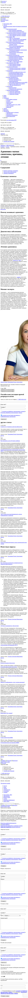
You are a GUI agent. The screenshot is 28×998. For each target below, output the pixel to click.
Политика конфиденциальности (8, 823)
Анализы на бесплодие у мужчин (17, 69)
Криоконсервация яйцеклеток (16, 56)
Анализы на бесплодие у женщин (17, 68)
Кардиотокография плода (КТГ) (17, 83)
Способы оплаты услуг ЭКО (13, 104)
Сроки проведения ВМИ (7, 737)
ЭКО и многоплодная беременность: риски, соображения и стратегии (11, 515)
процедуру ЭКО (17, 260)
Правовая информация (11, 115)
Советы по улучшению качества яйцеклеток (11, 426)
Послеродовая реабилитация (16, 74)
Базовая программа (14, 78)
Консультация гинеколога (15, 30)
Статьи (5, 798)
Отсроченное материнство (12, 55)
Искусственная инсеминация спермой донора (16, 44)
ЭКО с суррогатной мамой (15, 61)
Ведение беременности (12, 77)
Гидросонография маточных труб (17, 72)
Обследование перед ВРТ (12, 63)
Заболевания (9, 113)
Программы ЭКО (7, 23)
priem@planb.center (5, 762)
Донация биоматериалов (12, 90)
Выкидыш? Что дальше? (6, 713)
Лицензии (8, 103)
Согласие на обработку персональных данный (13, 411)
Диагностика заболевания (9, 172)
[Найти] (19, 144)
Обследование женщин (15, 64)
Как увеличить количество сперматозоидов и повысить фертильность (12, 563)
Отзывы (8, 100)
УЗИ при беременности (15, 85)
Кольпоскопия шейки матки (16, 73)
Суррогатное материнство (12, 60)
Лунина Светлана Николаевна (15, 619)
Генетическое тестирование (13, 48)
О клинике (6, 98)
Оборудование (9, 106)
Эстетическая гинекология (15, 76)
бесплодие (3, 209)
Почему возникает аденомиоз (10, 170)
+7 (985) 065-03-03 (5, 16)
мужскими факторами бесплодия (9, 666)
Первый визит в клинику (12, 112)
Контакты (5, 109)
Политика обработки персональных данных (11, 412)
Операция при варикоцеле (15, 89)
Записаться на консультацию (7, 389)
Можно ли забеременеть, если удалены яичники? (13, 682)
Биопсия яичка (12, 87)
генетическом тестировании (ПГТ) (9, 645)
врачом (19, 277)
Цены (4, 95)
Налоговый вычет (10, 116)
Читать (2, 435)
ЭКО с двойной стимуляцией (16, 40)
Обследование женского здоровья (17, 35)
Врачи (4, 96)
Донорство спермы (14, 94)
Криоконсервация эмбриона (16, 59)
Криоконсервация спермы (15, 57)
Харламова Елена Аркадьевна (11, 382)
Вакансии (8, 107)
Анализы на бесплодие (12, 66)
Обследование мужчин (14, 65)
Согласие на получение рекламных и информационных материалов (10, 416)
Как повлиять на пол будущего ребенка (10, 440)
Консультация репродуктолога (16, 31)
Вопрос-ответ (9, 102)
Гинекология (9, 70)
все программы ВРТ (12, 120)
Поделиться (3, 161)
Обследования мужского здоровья (17, 34)
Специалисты (6, 789)
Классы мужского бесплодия (8, 663)
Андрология (9, 86)
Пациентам (6, 111)
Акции (5, 108)
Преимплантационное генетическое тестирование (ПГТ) (18, 50)
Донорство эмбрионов (14, 91)
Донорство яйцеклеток (14, 92)
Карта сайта (6, 801)
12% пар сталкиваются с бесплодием (10, 625)
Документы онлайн (5, 783)
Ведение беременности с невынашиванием (15, 80)
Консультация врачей (11, 29)
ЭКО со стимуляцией (14, 38)
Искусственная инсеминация (13, 42)
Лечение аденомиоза (8, 173)
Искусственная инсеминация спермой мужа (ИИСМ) (16, 46)
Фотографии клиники (11, 99)
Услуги (5, 25)
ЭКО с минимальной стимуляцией (17, 39)
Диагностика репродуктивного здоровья (16, 33)
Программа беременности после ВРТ (18, 82)
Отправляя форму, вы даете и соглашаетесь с (14, 992)
